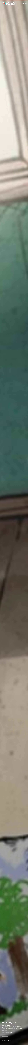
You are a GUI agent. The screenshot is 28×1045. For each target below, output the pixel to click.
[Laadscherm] (9, 3)
